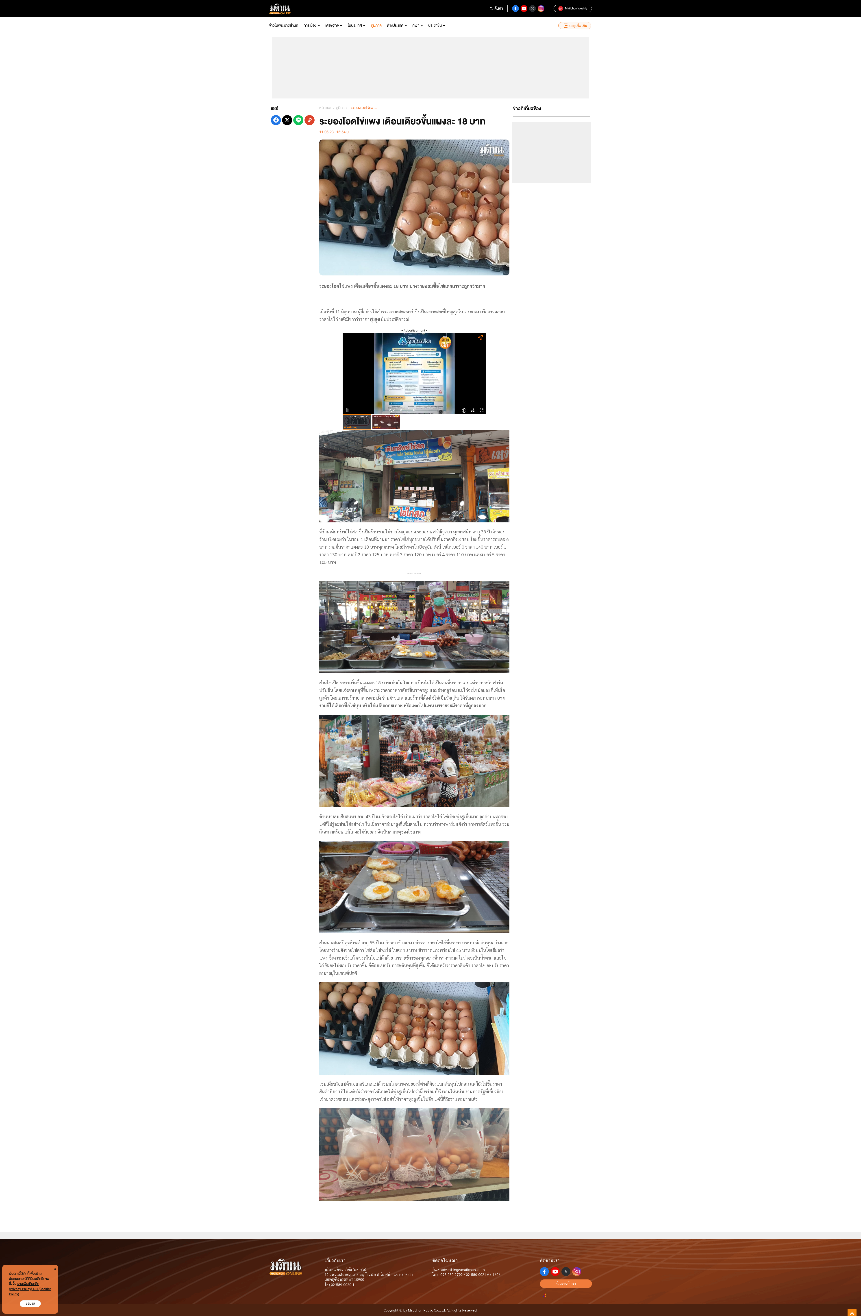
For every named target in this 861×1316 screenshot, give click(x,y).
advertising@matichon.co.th (463, 1269)
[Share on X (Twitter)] (287, 120)
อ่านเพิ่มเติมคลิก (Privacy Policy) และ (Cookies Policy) (30, 1289)
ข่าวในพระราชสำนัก (283, 25)
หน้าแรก (325, 108)
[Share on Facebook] (276, 120)
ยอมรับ (30, 1303)
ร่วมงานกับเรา (566, 1283)
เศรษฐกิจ (332, 25)
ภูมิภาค (376, 25)
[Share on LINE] (298, 120)
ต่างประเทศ (395, 25)
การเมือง (310, 25)
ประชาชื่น (435, 25)
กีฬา (415, 25)
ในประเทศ (355, 25)
